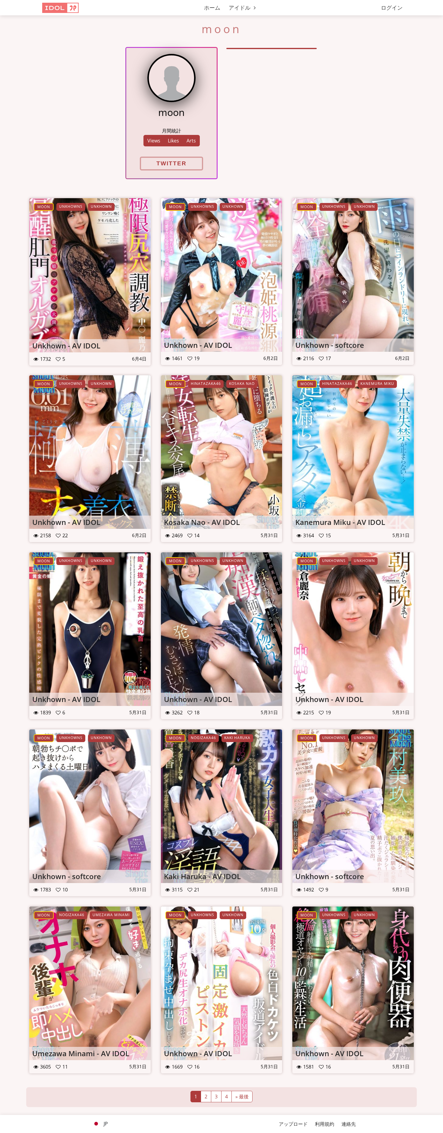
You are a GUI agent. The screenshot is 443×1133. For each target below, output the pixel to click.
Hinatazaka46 (206, 383)
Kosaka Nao (242, 383)
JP (105, 1123)
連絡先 (348, 1124)
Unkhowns (71, 206)
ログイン (392, 7)
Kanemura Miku (377, 383)
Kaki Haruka (237, 737)
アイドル (240, 7)
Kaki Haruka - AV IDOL (202, 876)
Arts (191, 140)
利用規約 (324, 1124)
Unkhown (101, 206)
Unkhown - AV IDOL (66, 346)
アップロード (293, 1124)
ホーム (212, 7)
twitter (171, 163)
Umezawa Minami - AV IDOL (80, 1053)
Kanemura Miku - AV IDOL (340, 522)
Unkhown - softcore (329, 345)
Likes (173, 140)
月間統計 (171, 130)
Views (153, 140)
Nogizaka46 (203, 737)
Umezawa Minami (111, 914)
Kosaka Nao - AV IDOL (202, 522)
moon (43, 206)
